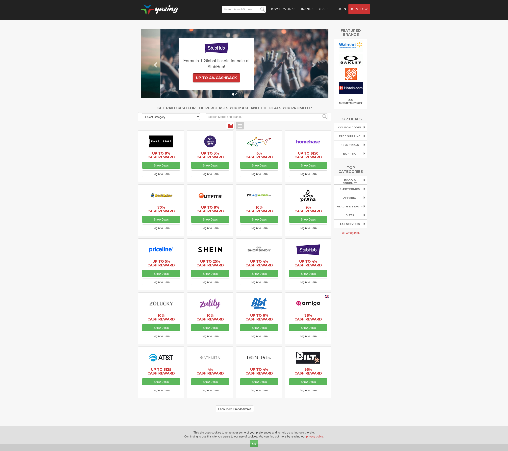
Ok (254, 444)
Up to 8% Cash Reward (161, 155)
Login (341, 9)
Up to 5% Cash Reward (161, 263)
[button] (155, 63)
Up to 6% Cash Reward (259, 317)
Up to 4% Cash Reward (259, 263)
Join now (359, 9)
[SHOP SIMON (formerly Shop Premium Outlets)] (351, 102)
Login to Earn (161, 174)
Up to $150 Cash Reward (308, 155)
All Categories (351, 233)
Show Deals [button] (161, 165)
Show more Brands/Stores (234, 409)
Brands (307, 9)
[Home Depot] (351, 73)
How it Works (283, 9)
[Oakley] (351, 59)
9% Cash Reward (308, 209)
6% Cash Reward (259, 155)
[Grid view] (230, 125)
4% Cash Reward (210, 371)
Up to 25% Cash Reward (210, 263)
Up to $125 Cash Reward (161, 371)
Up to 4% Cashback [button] (197, 78)
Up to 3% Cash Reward (210, 155)
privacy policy (314, 436)
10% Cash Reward (259, 209)
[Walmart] (351, 45)
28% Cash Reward (308, 317)
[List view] (240, 125)
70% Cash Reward (161, 209)
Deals (324, 9)
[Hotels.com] (351, 87)
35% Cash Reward (308, 371)
